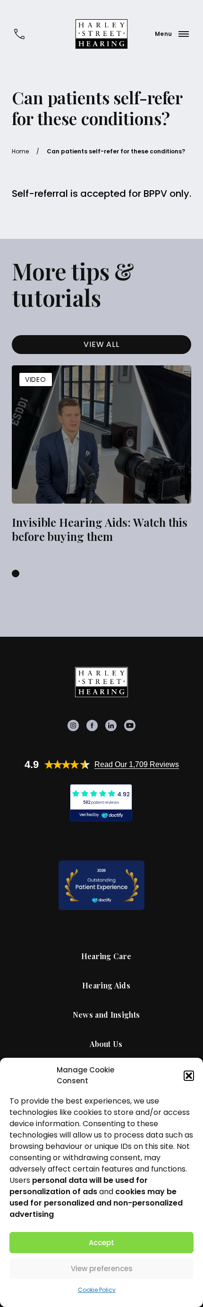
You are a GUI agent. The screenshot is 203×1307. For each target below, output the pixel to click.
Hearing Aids (106, 985)
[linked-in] (111, 725)
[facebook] (92, 725)
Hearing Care (106, 956)
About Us (106, 1044)
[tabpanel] (101, 456)
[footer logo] (101, 682)
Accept (101, 1243)
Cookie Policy (97, 1290)
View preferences (102, 1268)
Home (20, 151)
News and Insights (106, 1015)
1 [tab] (15, 573)
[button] (189, 1075)
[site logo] (101, 34)
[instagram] (73, 725)
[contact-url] (19, 34)
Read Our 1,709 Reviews (136, 764)
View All (101, 344)
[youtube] (129, 725)
